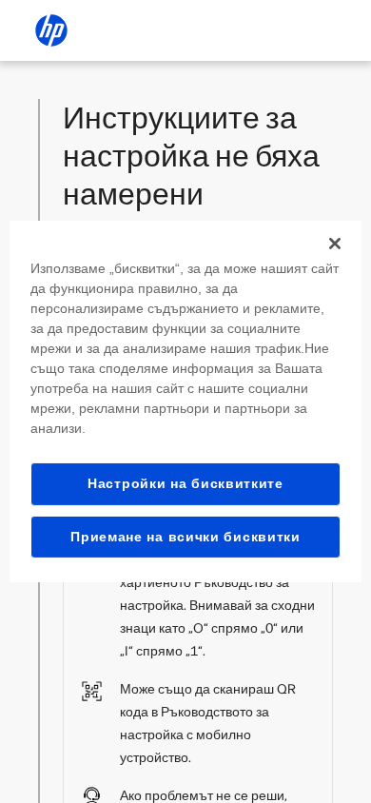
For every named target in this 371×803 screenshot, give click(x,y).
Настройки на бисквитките (185, 483)
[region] (186, 401)
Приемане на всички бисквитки (185, 536)
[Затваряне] (335, 243)
